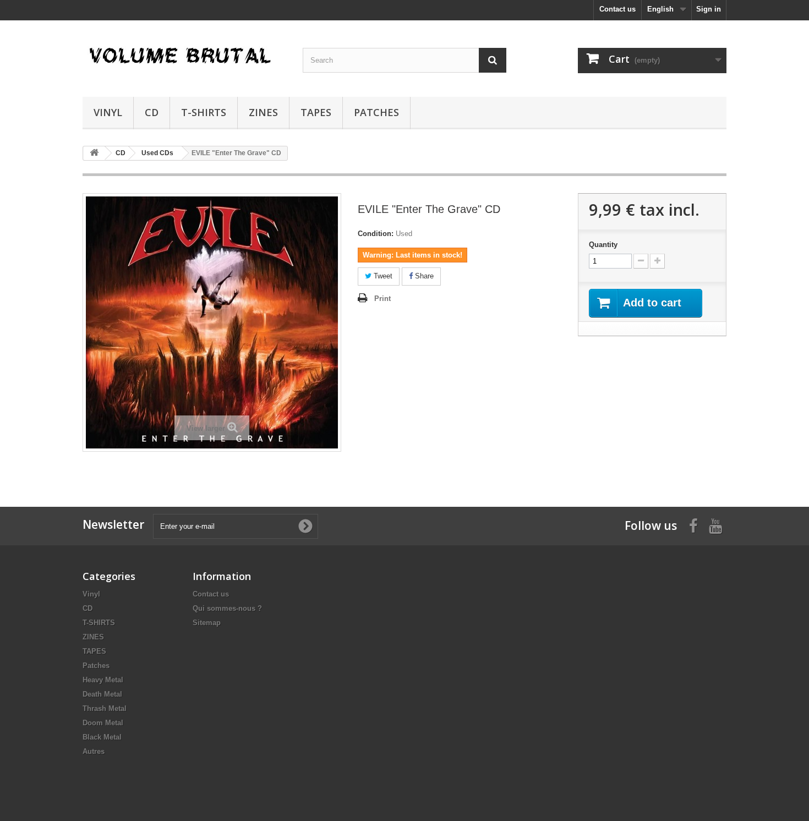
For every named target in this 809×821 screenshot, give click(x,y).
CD (151, 112)
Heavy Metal (103, 680)
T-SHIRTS (203, 112)
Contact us (617, 9)
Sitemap (207, 623)
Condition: (375, 233)
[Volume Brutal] (184, 56)
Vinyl (108, 112)
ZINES (263, 112)
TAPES (315, 112)
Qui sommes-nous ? (227, 608)
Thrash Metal (105, 708)
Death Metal (102, 694)
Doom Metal (103, 723)
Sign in (708, 9)
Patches (376, 112)
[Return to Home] (94, 153)
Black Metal (102, 737)
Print (382, 298)
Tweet (381, 276)
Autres (94, 751)
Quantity (603, 244)
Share (423, 276)
